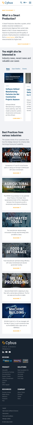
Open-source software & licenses (10, 411)
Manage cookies (6, 418)
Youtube (6, 352)
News (8, 69)
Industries (20, 376)
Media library (5, 394)
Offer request (5, 385)
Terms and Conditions (7, 416)
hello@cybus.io (6, 349)
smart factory (11, 37)
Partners (20, 394)
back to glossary (7, 10)
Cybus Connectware (9, 343)
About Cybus (21, 392)
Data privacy (5, 413)
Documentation (6, 374)
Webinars (4, 396)
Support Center (6, 376)
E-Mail (10, 352)
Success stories (6, 392)
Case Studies (16, 69)
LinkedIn (3, 352)
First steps (20, 378)
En (24, 2)
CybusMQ (4, 370)
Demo (3, 382)
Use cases (20, 374)
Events (24, 69)
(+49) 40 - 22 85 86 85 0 (9, 347)
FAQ (3, 401)
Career (19, 396)
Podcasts (4, 398)
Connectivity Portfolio (8, 372)
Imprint (4, 408)
